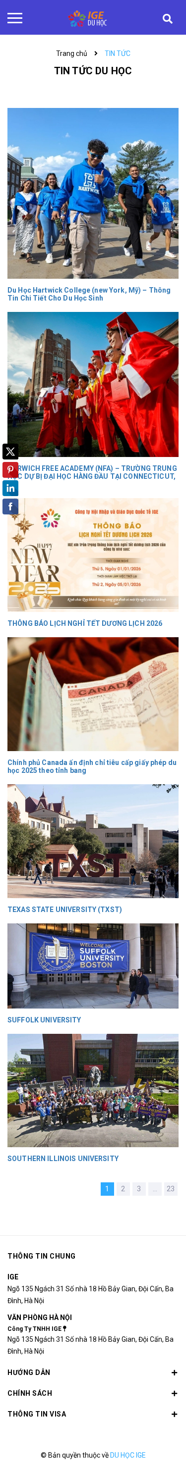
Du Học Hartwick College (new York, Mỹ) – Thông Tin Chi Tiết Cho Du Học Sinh (89, 294)
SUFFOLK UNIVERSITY (44, 1020)
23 (171, 1189)
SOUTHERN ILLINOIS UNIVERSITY (63, 1159)
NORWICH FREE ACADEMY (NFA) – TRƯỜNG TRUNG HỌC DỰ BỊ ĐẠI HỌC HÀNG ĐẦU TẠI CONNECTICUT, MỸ (92, 476)
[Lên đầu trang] (153, 1448)
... (155, 1189)
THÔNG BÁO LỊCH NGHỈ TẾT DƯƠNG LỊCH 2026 (84, 623)
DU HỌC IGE (128, 1455)
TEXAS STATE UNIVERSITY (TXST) (64, 909)
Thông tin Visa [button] (36, 1414)
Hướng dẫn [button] (29, 1372)
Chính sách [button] (29, 1393)
